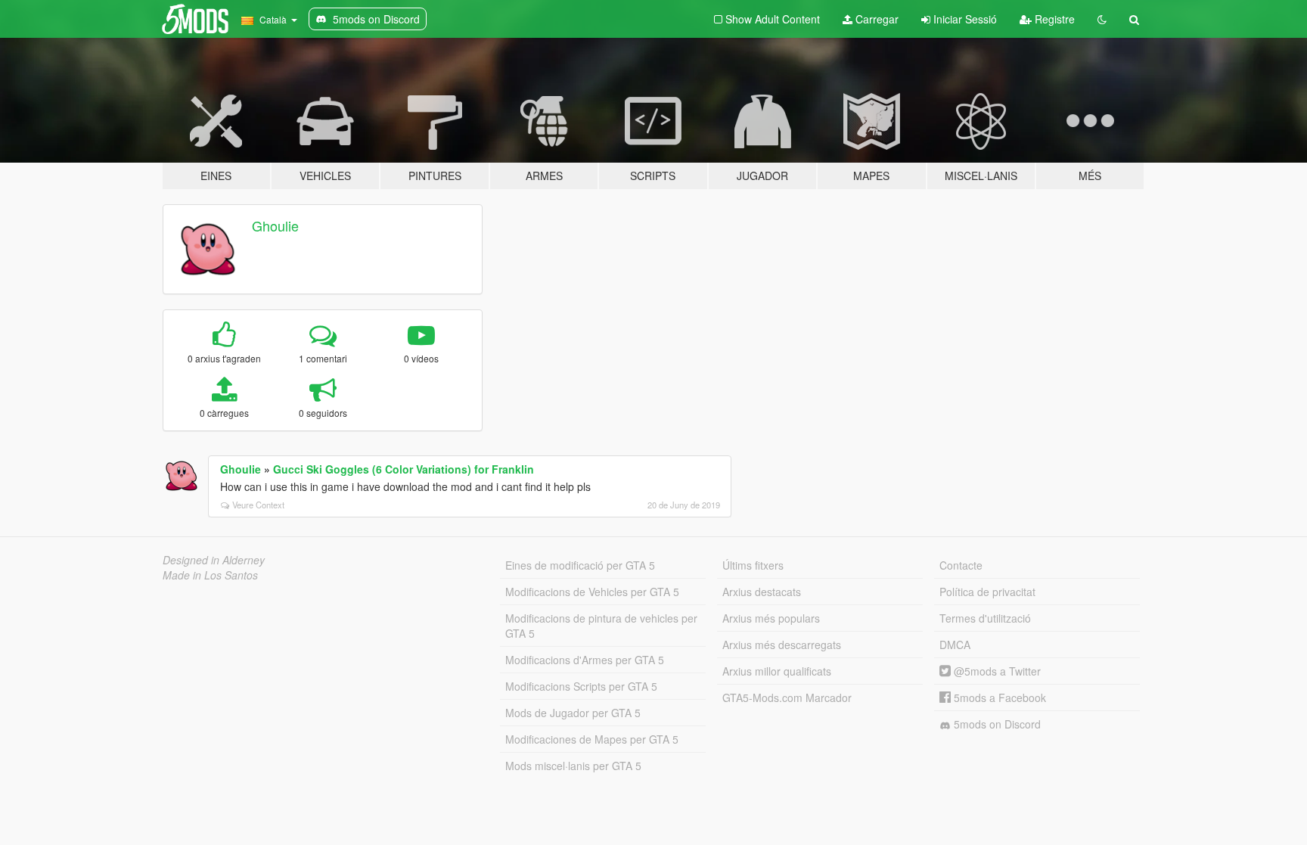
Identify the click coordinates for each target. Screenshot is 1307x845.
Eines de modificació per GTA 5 (580, 565)
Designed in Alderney (214, 559)
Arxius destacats (761, 591)
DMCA (954, 644)
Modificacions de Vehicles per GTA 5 (592, 591)
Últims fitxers (753, 565)
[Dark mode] (1102, 19)
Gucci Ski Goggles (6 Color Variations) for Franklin (403, 469)
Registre (1053, 18)
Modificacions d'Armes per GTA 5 (584, 659)
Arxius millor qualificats (776, 671)
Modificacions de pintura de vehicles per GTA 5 (601, 625)
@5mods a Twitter (996, 671)
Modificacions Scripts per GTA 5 (581, 686)
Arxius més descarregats (781, 644)
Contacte (961, 565)
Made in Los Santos (210, 574)
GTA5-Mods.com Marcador (787, 697)
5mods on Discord (996, 724)
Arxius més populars (771, 618)
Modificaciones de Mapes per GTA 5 (591, 739)
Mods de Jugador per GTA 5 (573, 712)
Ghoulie (275, 225)
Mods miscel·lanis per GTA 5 (573, 765)
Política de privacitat (987, 591)
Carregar (875, 18)
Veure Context (258, 505)
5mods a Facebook (998, 697)
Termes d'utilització (985, 618)
